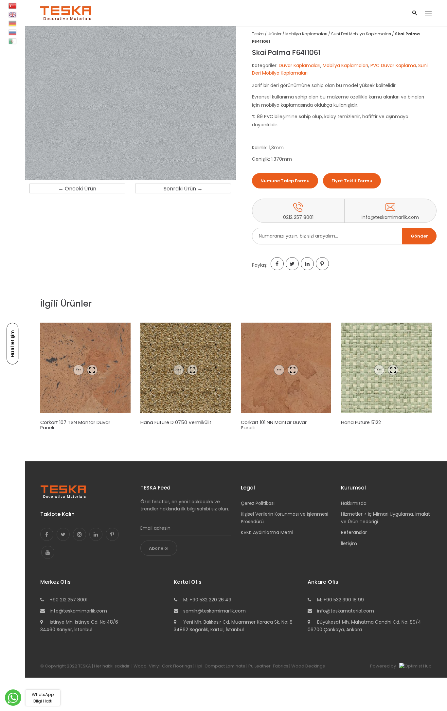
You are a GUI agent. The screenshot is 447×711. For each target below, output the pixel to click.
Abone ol (159, 548)
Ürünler (274, 34)
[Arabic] (12, 41)
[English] (12, 14)
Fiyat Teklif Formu (351, 181)
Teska (258, 34)
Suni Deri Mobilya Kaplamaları (361, 34)
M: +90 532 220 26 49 (207, 599)
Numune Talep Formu (285, 181)
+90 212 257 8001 (68, 599)
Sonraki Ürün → (183, 188)
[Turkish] (12, 6)
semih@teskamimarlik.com (214, 611)
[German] (12, 23)
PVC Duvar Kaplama (393, 65)
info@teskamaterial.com (345, 611)
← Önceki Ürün (77, 188)
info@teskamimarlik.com (78, 611)
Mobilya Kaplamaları (306, 34)
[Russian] (12, 32)
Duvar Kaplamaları (299, 65)
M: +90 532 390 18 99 (340, 599)
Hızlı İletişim (12, 343)
